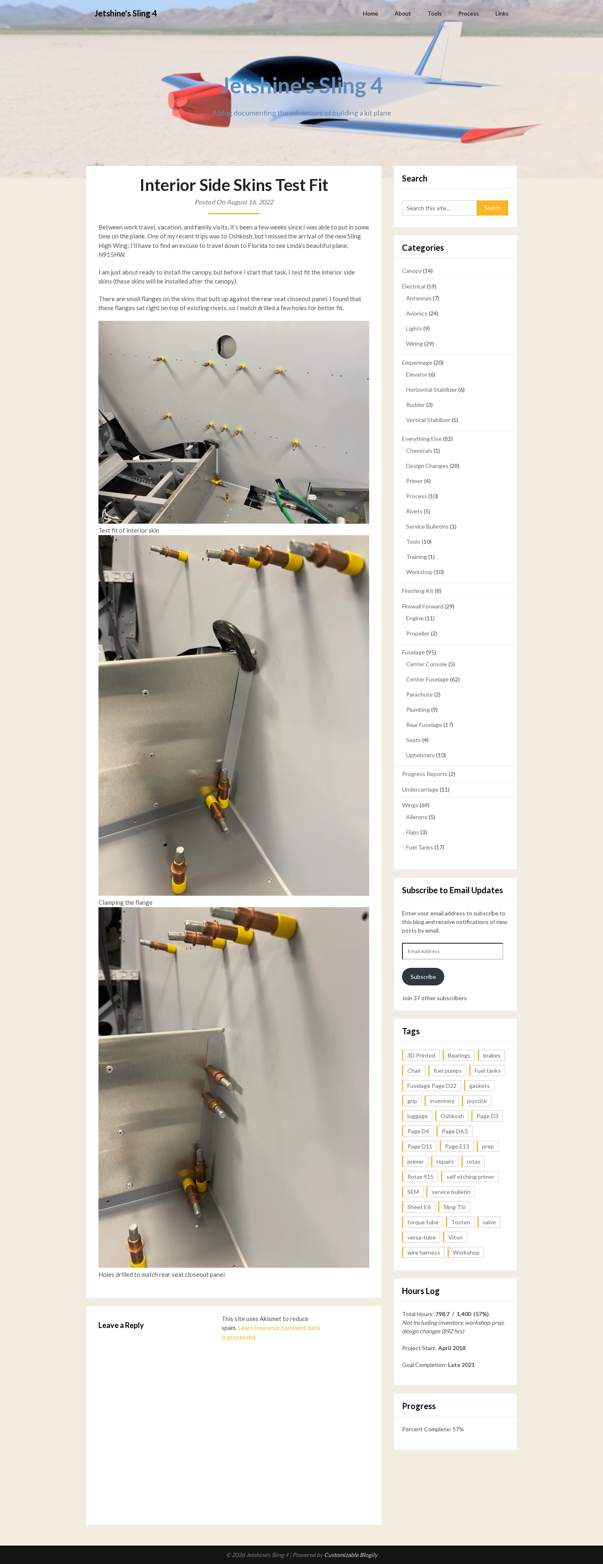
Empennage (417, 362)
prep (488, 1146)
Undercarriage (420, 789)
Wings (410, 804)
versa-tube (421, 1237)
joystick (477, 1100)
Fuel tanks (488, 1070)
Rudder (415, 404)
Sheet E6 (419, 1206)
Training (416, 556)
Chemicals (419, 450)
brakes (491, 1055)
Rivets (414, 511)
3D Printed (421, 1055)
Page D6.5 (455, 1131)
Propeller (417, 633)
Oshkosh (452, 1115)
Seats (413, 739)
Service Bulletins (427, 526)
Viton (455, 1237)
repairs (445, 1161)
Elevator (416, 374)
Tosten (460, 1222)
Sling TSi (454, 1206)
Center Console (426, 664)
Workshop (419, 571)
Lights (414, 328)
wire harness (423, 1252)
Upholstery (420, 754)
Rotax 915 (420, 1176)
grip (412, 1100)
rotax (473, 1161)
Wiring (414, 343)
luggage (417, 1115)
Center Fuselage (427, 679)
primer (415, 1161)
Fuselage (413, 652)
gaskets (479, 1085)
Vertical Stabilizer (428, 419)
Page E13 (457, 1146)
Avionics (416, 313)
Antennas (419, 298)
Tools (434, 13)
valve (489, 1222)
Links (502, 13)
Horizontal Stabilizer (431, 389)
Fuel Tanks (419, 847)
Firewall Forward (422, 606)
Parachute (419, 694)
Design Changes (427, 465)
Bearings (459, 1055)
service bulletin (451, 1191)
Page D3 (487, 1115)
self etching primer (470, 1176)
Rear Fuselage (424, 724)
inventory (442, 1100)
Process (468, 13)
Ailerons (416, 816)
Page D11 (419, 1146)
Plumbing (418, 709)
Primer (414, 480)
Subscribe (423, 976)
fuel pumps (448, 1070)
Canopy (412, 270)
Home (370, 13)
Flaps (412, 832)
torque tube (423, 1222)
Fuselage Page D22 (432, 1085)
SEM (413, 1191)
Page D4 (418, 1131)
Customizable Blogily (350, 1554)
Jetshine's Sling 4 (125, 13)
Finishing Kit (418, 590)
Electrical (413, 286)
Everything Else (422, 438)
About (403, 13)
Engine (415, 618)
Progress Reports (425, 773)
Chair (414, 1070)
